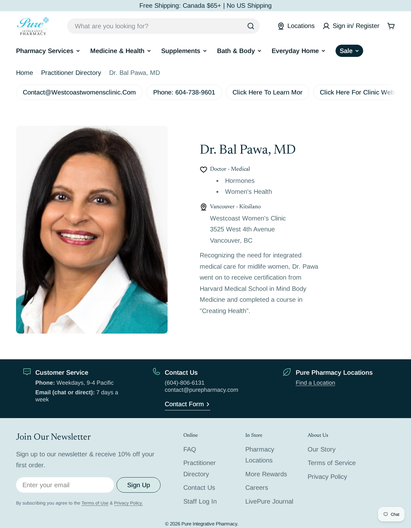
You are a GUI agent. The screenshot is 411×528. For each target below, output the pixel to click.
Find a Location (315, 383)
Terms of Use (95, 503)
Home (24, 72)
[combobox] (163, 26)
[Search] (251, 26)
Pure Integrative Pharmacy (209, 523)
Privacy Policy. (128, 503)
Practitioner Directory (71, 72)
